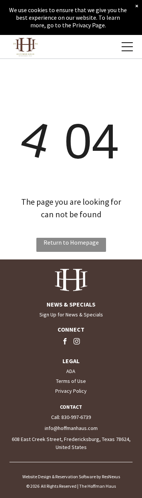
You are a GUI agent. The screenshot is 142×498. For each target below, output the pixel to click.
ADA (70, 371)
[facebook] (65, 342)
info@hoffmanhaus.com (71, 428)
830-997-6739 (76, 417)
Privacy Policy (71, 390)
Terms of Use (71, 381)
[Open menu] (127, 46)
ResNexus (111, 476)
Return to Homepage (71, 242)
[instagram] (77, 342)
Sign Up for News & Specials (71, 314)
